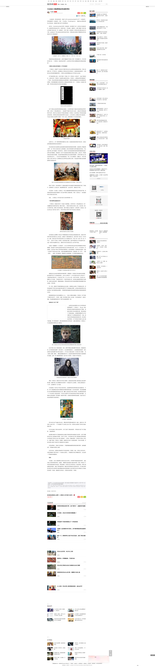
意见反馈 (89, 663)
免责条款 (85, 663)
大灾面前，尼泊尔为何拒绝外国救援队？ (67, 513)
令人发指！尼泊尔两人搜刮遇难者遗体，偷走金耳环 (69, 586)
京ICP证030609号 (99, 663)
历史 (59, 4)
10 (85, 589)
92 (85, 562)
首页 (48, 1)
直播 (56, 1)
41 (85, 539)
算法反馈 (84, 502)
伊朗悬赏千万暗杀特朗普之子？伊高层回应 (67, 521)
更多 (96, 1)
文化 (83, 1)
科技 (78, 1)
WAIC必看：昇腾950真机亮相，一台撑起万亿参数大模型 (98, 166)
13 (85, 532)
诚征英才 (75, 663)
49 (85, 575)
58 (85, 516)
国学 (91, 1)
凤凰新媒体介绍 (55, 663)
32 (85, 509)
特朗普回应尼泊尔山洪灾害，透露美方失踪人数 (68, 572)
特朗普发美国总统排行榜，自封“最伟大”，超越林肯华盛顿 (71, 506)
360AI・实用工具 (81, 15)
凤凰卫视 (59, 1)
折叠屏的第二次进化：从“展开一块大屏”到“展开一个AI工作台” (99, 175)
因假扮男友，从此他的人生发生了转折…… (94, 231)
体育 (68, 1)
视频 (53, 1)
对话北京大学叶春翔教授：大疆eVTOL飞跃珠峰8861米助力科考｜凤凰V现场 (98, 169)
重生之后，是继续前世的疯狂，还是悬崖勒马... (103, 232)
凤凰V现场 (92, 151)
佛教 (88, 1)
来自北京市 (56, 13)
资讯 (51, 1)
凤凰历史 (101, 186)
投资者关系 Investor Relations (64, 663)
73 (85, 568)
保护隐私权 (80, 663)
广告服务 (71, 663)
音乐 (103, 223)
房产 (75, 1)
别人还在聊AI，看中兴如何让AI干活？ (98, 172)
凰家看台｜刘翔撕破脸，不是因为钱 (66, 558)
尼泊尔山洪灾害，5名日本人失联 (65, 551)
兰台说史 (62, 4)
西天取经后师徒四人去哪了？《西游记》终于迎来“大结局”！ (60, 495)
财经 (63, 1)
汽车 (73, 1)
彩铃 (105, 223)
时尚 (70, 1)
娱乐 (65, 1)
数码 (93, 1)
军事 (80, 1)
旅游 (85, 1)
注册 (99, 1)
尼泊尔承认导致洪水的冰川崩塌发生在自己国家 (68, 565)
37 (85, 525)
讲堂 (101, 223)
